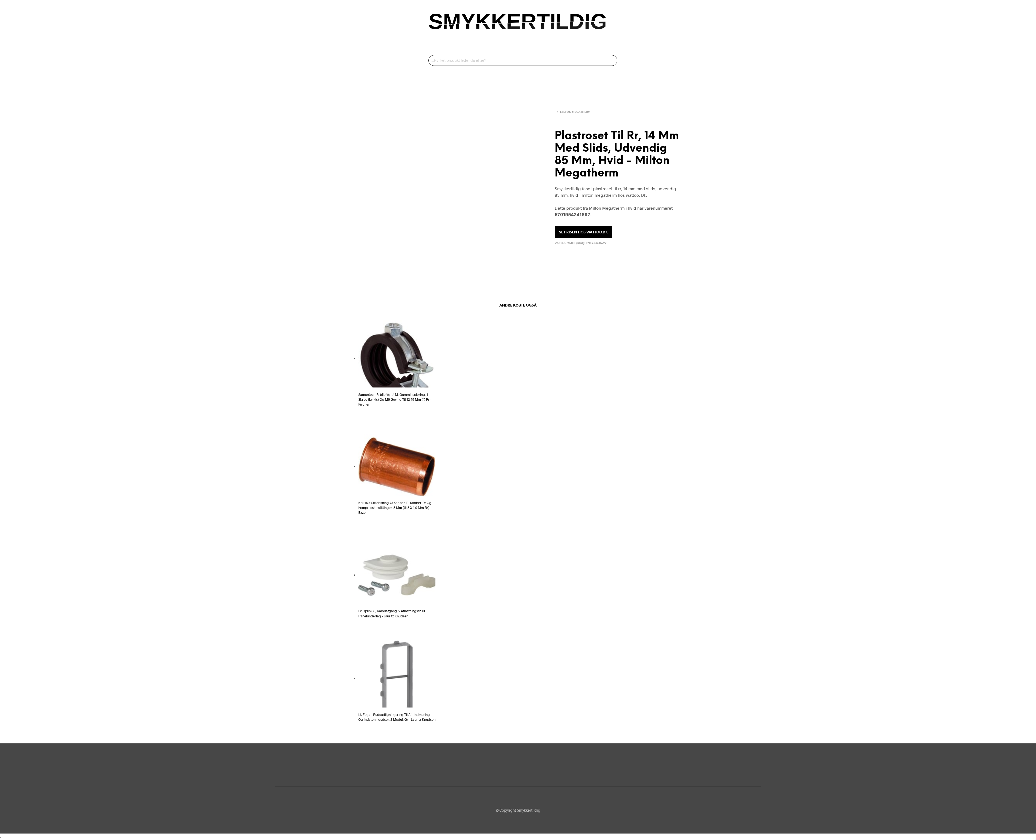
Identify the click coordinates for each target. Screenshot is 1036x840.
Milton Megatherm (575, 112)
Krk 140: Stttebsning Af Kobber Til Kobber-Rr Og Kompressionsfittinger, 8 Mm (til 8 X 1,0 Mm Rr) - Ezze (394, 508)
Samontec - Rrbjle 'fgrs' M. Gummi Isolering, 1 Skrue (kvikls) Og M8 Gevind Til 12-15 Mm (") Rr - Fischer (394, 399)
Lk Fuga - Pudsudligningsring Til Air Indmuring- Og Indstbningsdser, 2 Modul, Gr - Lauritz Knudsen (396, 717)
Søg (611, 60)
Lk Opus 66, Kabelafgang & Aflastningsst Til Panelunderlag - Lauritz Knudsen (391, 613)
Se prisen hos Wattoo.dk (583, 232)
